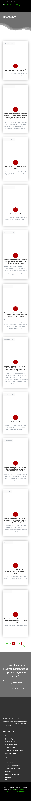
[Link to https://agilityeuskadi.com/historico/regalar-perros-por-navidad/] (15, 66)
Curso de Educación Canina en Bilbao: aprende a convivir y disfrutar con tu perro (15, 261)
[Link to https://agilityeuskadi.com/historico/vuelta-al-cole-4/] (15, 417)
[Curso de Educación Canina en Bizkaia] (15, 284)
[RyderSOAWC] (15, 541)
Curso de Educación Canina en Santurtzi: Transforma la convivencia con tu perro (15, 469)
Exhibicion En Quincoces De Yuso (15, 167)
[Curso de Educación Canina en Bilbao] (15, 231)
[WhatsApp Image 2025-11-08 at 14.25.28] (15, 185)
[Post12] (15, 393)
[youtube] (15, 797)
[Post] (15, 138)
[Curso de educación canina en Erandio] (15, 590)
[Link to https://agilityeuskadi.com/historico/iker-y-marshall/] (15, 209)
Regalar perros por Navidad (15, 70)
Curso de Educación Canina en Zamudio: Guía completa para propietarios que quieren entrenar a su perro (15, 116)
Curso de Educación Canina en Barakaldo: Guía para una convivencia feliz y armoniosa (15, 368)
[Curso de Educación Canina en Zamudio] (15, 85)
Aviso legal (12, 789)
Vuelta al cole (15, 422)
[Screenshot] (15, 41)
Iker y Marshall (15, 214)
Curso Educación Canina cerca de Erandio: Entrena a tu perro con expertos (15, 620)
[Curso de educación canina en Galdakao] (15, 490)
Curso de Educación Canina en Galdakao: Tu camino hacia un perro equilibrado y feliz (15, 520)
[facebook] (12, 797)
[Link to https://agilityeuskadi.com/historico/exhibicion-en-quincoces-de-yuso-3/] (15, 162)
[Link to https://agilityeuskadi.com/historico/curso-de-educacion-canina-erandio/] (15, 614)
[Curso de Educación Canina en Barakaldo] (15, 337)
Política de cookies (10, 791)
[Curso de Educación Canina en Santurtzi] (15, 439)
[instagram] (18, 797)
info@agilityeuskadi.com (16, 1)
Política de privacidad (21, 789)
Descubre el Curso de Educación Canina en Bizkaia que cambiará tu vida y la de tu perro (15, 314)
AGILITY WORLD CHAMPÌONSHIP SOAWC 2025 (15, 571)
